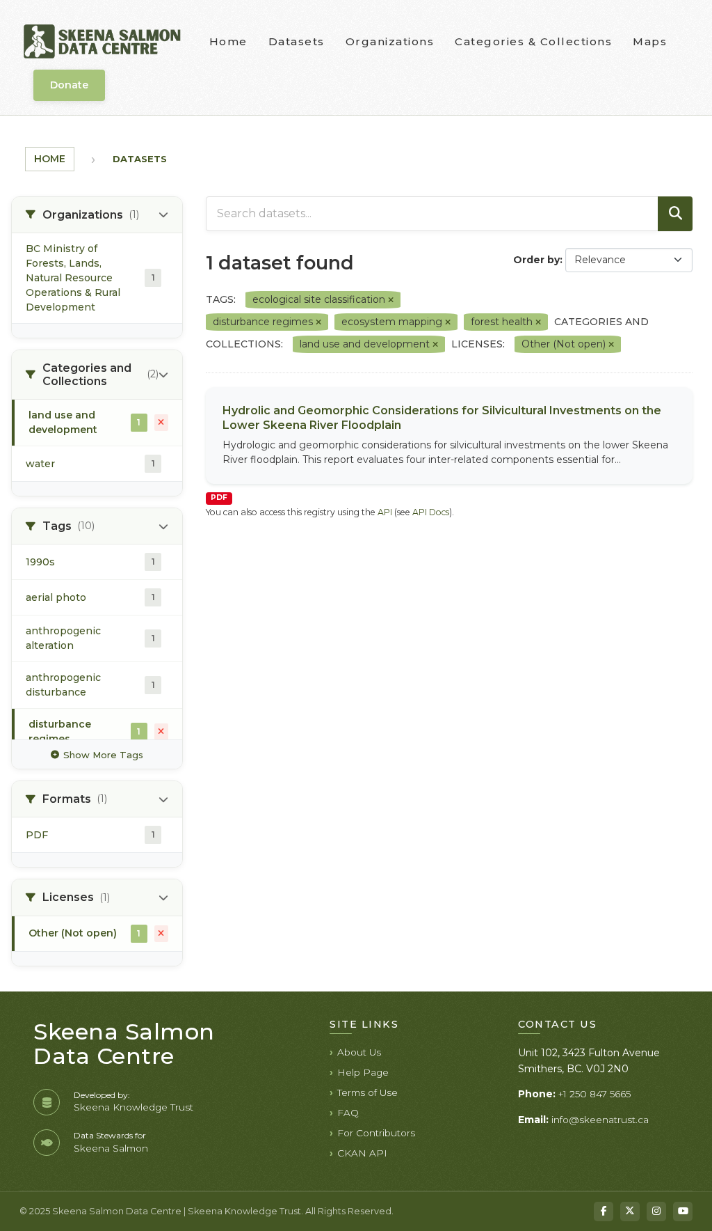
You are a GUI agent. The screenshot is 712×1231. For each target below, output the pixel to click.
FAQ (348, 1112)
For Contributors (376, 1132)
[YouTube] (683, 1211)
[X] (630, 1211)
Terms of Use (367, 1092)
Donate (69, 85)
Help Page (363, 1072)
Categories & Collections (533, 41)
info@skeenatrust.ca (600, 1119)
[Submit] (675, 213)
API (385, 512)
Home (228, 41)
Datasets (296, 41)
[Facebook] (603, 1211)
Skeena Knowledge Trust (133, 1107)
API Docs (430, 512)
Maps (650, 41)
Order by (536, 259)
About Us (359, 1052)
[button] (97, 215)
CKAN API (362, 1153)
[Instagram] (656, 1211)
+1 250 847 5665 (594, 1093)
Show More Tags (103, 754)
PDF (219, 497)
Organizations (390, 41)
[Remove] (391, 300)
